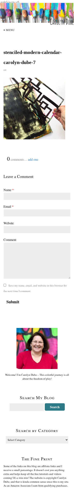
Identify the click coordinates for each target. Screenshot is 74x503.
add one (33, 159)
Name (8, 190)
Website (8, 223)
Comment (9, 239)
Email (8, 206)
